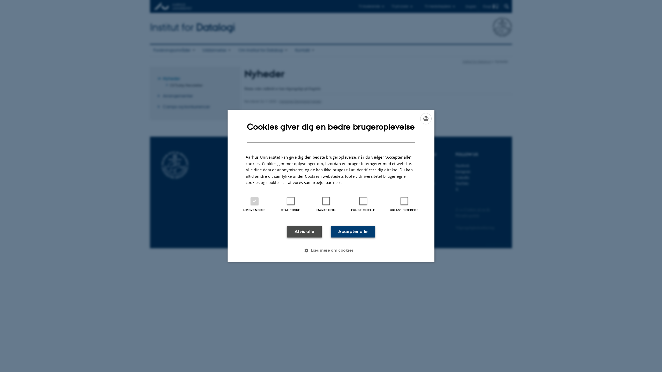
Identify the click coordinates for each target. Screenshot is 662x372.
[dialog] (331, 186)
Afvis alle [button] (304, 231)
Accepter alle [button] (352, 231)
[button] (330, 250)
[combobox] (425, 118)
